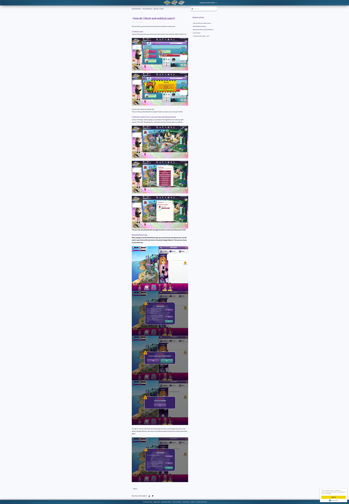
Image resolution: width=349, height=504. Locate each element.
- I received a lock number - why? (200, 36)
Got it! (333, 497)
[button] (149, 496)
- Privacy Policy (196, 33)
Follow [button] (135, 489)
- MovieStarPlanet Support (199, 26)
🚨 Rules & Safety (159, 9)
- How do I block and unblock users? (201, 23)
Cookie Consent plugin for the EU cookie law (333, 500)
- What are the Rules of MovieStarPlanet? (203, 29)
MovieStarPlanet (136, 9)
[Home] (167, 2)
